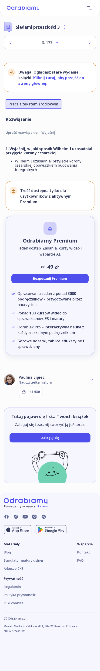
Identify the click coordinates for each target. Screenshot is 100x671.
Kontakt (83, 552)
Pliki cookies (13, 603)
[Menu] (89, 8)
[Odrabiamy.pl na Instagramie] (34, 516)
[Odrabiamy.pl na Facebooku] (6, 516)
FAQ (80, 560)
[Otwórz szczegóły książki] (64, 27)
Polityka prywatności (20, 595)
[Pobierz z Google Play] (51, 529)
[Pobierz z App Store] (18, 529)
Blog (7, 552)
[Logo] (23, 8)
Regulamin (12, 586)
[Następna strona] (89, 42)
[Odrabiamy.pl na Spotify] (44, 516)
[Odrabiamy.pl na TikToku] (16, 516)
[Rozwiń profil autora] (91, 379)
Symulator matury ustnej (23, 560)
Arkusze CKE (13, 568)
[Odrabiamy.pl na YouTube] (25, 516)
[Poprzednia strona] (10, 42)
